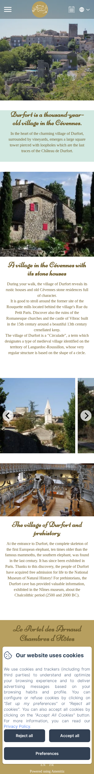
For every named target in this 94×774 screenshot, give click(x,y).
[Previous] (8, 415)
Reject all (24, 735)
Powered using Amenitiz (47, 771)
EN (43, 765)
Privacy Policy (17, 726)
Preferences (47, 753)
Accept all (69, 735)
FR (51, 765)
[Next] (85, 415)
